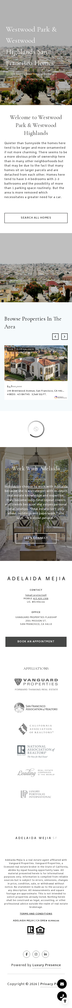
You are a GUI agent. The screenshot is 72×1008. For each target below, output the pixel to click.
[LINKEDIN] (45, 954)
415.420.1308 (40, 599)
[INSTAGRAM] (36, 954)
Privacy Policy (52, 984)
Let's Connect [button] (36, 538)
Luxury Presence (46, 965)
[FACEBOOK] (26, 954)
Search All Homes (36, 218)
